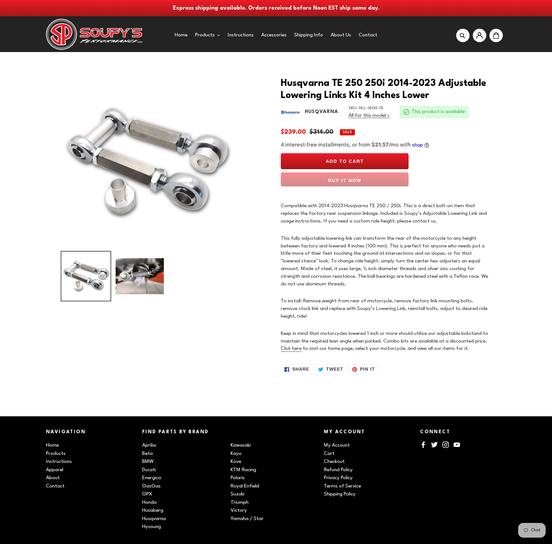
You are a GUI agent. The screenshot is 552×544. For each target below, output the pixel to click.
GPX (147, 494)
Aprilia (149, 445)
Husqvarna (154, 518)
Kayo (236, 453)
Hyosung (151, 526)
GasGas (151, 486)
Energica (151, 477)
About (53, 477)
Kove (236, 461)
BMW (148, 461)
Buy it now (344, 180)
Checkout (334, 461)
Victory (239, 510)
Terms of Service (342, 486)
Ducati (149, 469)
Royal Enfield (245, 486)
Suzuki (237, 494)
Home (52, 445)
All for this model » (369, 115)
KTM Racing (243, 469)
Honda (149, 502)
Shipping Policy (340, 494)
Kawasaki (241, 445)
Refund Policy (338, 469)
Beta (147, 453)
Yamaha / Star (247, 518)
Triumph (240, 502)
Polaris (238, 477)
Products (55, 453)
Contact (55, 486)
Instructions (59, 461)
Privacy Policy (338, 477)
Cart (329, 453)
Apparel (54, 469)
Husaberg (152, 510)
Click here (291, 348)
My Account (337, 445)
